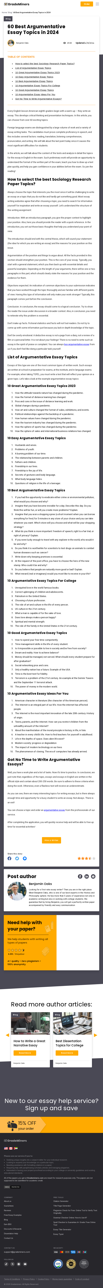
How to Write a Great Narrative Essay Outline (29, 1045)
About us (7, 1201)
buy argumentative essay (76, 344)
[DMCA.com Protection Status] (12, 1187)
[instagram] (19, 1264)
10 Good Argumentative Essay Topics (34, 90)
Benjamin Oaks (22, 43)
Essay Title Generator (62, 1229)
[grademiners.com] (6, 1148)
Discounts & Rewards (12, 1229)
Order (87, 4)
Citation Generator (60, 1201)
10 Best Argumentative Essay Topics (34, 81)
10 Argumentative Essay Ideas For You (35, 94)
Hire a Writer (51, 840)
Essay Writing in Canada (11, 1148)
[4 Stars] (90, 858)
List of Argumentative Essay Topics (33, 68)
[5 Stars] (93, 858)
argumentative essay (54, 810)
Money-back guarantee (62, 1279)
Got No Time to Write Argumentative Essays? (38, 99)
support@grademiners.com (17, 1252)
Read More (25, 1053)
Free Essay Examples (13, 1215)
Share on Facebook (9, 858)
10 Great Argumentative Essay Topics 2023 (37, 72)
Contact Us (8, 1238)
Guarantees (9, 1206)
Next (95, 1035)
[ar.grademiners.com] (16, 1148)
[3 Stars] (86, 858)
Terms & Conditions (12, 1279)
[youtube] (25, 1264)
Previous (7, 1035)
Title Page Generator (62, 1206)
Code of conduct (82, 1279)
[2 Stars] (83, 858)
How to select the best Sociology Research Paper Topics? (45, 63)
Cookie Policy (43, 1279)
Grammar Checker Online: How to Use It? (70, 1218)
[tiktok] (6, 1264)
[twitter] (12, 1264)
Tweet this (17, 858)
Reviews (7, 1210)
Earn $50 (7, 1224)
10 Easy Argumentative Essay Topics (34, 77)
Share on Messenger (25, 858)
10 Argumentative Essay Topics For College (37, 85)
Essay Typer (58, 1234)
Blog (6, 1220)
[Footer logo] (15, 1141)
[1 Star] (79, 858)
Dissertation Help (11, 1233)
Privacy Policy (29, 1279)
